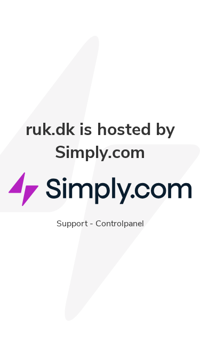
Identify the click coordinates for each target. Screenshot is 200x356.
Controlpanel (119, 224)
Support (72, 224)
